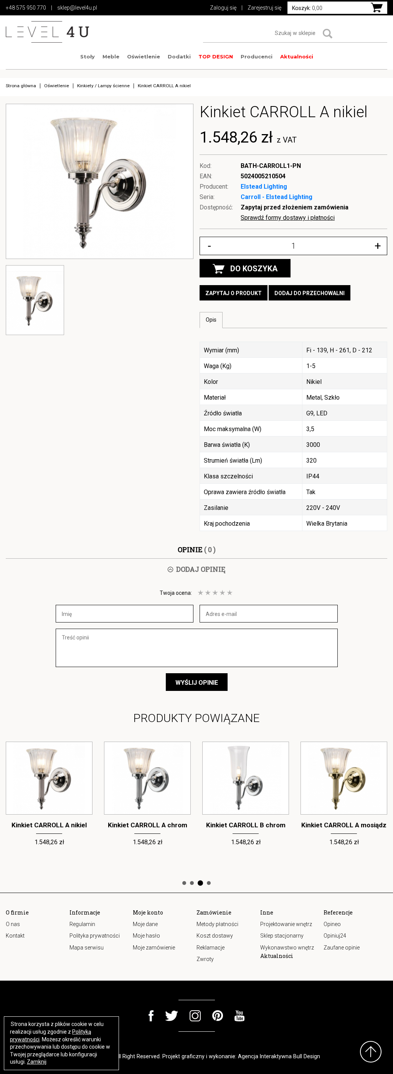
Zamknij (36, 1062)
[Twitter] (171, 1015)
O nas (13, 924)
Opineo (332, 924)
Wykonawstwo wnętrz (287, 948)
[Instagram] (195, 1015)
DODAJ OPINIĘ (200, 569)
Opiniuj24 (335, 936)
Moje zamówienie (154, 948)
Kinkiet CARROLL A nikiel (343, 825)
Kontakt (15, 936)
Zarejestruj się (264, 8)
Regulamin (82, 924)
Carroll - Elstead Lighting (276, 197)
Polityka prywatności (94, 936)
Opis (211, 320)
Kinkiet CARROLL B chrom (147, 825)
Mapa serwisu (86, 948)
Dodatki (179, 56)
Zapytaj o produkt (233, 293)
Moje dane (145, 924)
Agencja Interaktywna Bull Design (279, 1056)
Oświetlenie (143, 56)
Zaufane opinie (342, 948)
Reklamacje (210, 948)
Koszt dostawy (214, 936)
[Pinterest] (217, 1015)
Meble (110, 56)
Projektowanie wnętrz (286, 924)
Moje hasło (146, 936)
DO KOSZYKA (253, 268)
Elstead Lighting (264, 186)
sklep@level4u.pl (77, 8)
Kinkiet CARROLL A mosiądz (245, 825)
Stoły (87, 56)
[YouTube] (239, 1015)
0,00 (307, 8)
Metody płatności (217, 924)
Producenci (256, 56)
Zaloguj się (223, 8)
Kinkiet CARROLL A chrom (49, 825)
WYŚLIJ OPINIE (196, 682)
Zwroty (205, 959)
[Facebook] (151, 1015)
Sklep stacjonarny (282, 936)
